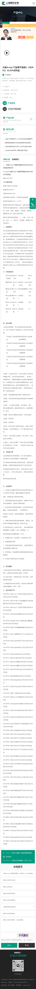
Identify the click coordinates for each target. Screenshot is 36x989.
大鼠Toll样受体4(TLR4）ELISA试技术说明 (18, 146)
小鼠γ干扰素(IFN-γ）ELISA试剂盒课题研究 (19, 139)
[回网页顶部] (33, 200)
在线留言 (15, 159)
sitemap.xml (26, 985)
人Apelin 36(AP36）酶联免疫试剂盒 (16, 150)
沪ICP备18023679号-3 (21, 982)
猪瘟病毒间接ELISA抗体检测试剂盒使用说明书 (19, 143)
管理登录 (19, 985)
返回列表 (8, 857)
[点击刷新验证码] (23, 935)
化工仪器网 (11, 985)
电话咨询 (32, 206)
